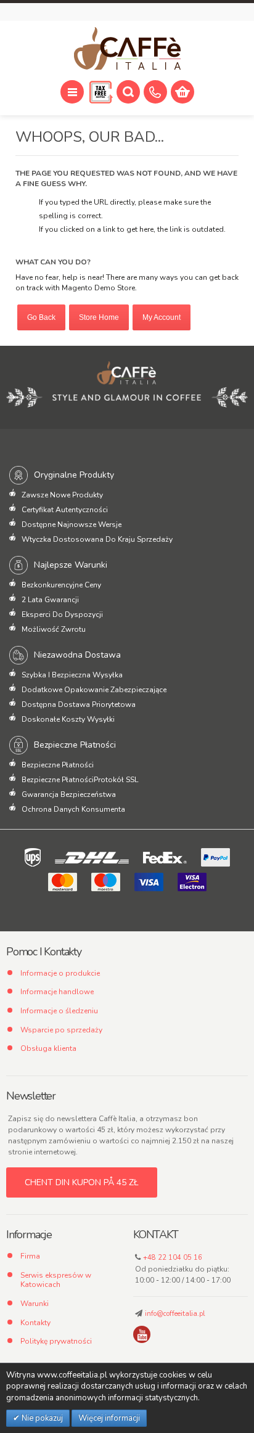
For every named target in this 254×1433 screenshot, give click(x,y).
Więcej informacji (109, 1418)
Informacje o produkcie (60, 973)
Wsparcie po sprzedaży (61, 1030)
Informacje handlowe (57, 992)
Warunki (34, 1303)
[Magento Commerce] (127, 48)
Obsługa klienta (48, 1048)
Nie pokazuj (41, 1418)
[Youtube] (141, 1334)
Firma (30, 1256)
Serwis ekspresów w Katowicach (55, 1280)
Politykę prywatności (56, 1341)
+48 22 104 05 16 (172, 1257)
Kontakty (35, 1323)
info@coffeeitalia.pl (175, 1313)
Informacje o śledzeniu (59, 1011)
